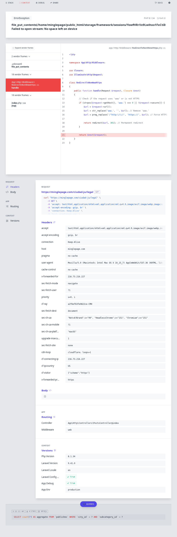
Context (10, 215)
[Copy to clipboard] (162, 198)
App (7, 201)
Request (10, 182)
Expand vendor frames (24, 48)
